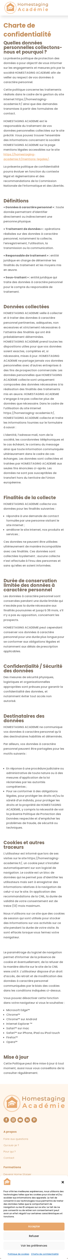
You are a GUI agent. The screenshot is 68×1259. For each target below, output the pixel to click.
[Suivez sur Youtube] (20, 1120)
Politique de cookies (18, 1254)
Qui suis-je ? (11, 1145)
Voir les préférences (34, 1245)
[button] (63, 1182)
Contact (8, 1158)
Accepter (34, 1226)
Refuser (34, 1236)
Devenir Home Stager (17, 1174)
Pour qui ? (9, 1151)
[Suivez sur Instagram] (13, 1120)
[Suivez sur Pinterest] (34, 1120)
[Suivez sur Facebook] (6, 1120)
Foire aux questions (15, 1139)
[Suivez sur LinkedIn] (27, 1120)
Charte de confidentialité (45, 1254)
